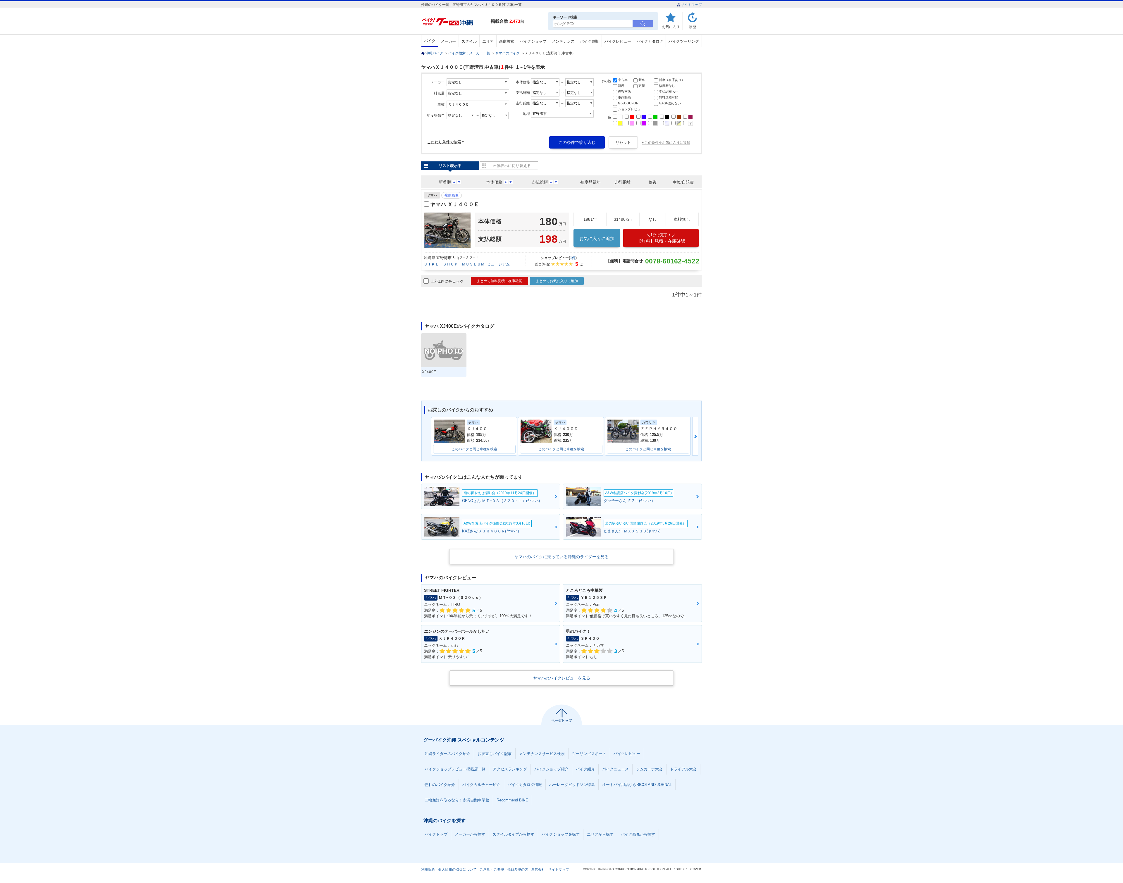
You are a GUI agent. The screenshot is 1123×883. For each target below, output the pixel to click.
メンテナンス (563, 41)
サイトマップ (691, 5)
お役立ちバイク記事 (495, 753)
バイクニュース (615, 769)
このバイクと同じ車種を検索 (474, 449)
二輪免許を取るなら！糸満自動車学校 (457, 800)
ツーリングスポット (589, 753)
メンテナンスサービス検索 (542, 753)
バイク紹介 (585, 769)
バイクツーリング (684, 41)
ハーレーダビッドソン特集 (572, 784)
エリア (488, 41)
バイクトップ (436, 834)
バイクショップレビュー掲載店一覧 (455, 769)
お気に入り (671, 27)
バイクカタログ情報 (525, 784)
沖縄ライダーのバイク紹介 (447, 753)
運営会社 (538, 870)
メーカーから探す (470, 834)
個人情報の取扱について (457, 870)
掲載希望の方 (517, 870)
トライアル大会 (683, 769)
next (695, 436)
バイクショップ (533, 41)
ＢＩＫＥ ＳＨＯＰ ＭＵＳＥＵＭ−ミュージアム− (468, 264)
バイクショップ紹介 (551, 769)
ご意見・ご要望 (492, 870)
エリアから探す (600, 834)
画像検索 (506, 41)
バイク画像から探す (638, 834)
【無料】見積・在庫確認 (661, 238)
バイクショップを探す (561, 834)
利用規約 (428, 870)
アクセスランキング (510, 769)
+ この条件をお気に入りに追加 (666, 143)
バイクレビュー (617, 41)
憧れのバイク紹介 (440, 784)
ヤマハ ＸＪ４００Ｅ (454, 204)
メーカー (448, 41)
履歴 (692, 27)
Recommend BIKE (512, 800)
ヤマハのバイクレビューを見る (561, 678)
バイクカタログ (650, 41)
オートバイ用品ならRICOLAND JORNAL (637, 784)
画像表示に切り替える (512, 165)
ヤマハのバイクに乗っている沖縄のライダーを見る (561, 556)
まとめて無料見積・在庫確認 (499, 281)
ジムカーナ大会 (649, 769)
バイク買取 (589, 41)
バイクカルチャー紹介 (481, 784)
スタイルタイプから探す (513, 834)
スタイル (469, 41)
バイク (429, 41)
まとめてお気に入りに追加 (557, 281)
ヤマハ (432, 195)
